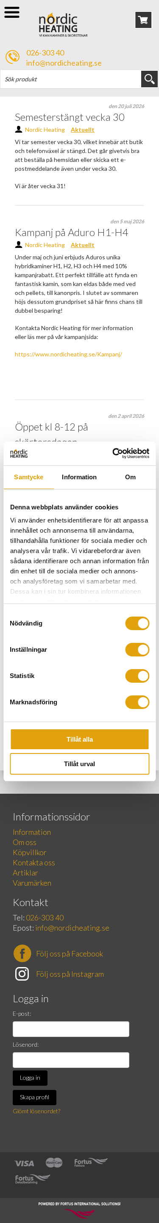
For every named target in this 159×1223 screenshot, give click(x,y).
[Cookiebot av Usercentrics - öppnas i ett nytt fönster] (113, 453)
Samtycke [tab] (28, 477)
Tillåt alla (80, 739)
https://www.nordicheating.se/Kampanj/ (68, 354)
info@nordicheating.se (64, 62)
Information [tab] (79, 477)
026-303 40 (45, 52)
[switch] (137, 649)
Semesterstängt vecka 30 (70, 117)
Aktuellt (83, 129)
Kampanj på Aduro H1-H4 (71, 232)
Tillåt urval (79, 763)
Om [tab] (130, 477)
